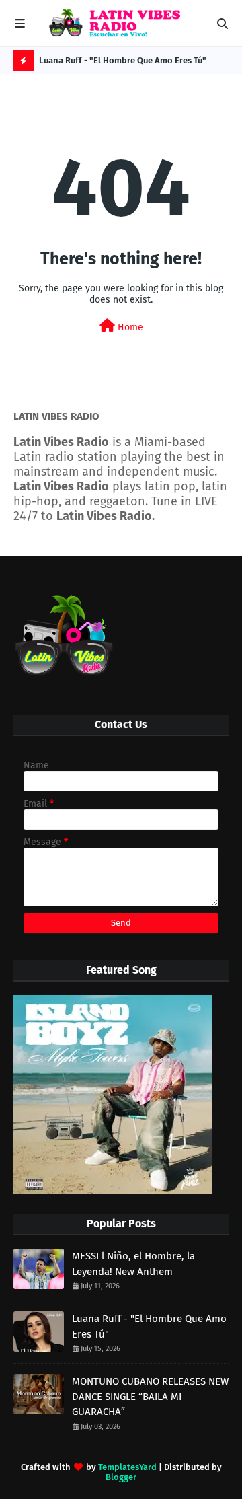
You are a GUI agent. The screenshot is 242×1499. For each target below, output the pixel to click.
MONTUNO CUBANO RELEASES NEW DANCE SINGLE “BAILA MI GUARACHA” (150, 1396)
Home (129, 327)
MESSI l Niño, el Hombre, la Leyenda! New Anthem (133, 1264)
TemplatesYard (127, 1467)
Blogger (121, 1477)
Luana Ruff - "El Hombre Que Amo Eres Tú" (122, 60)
